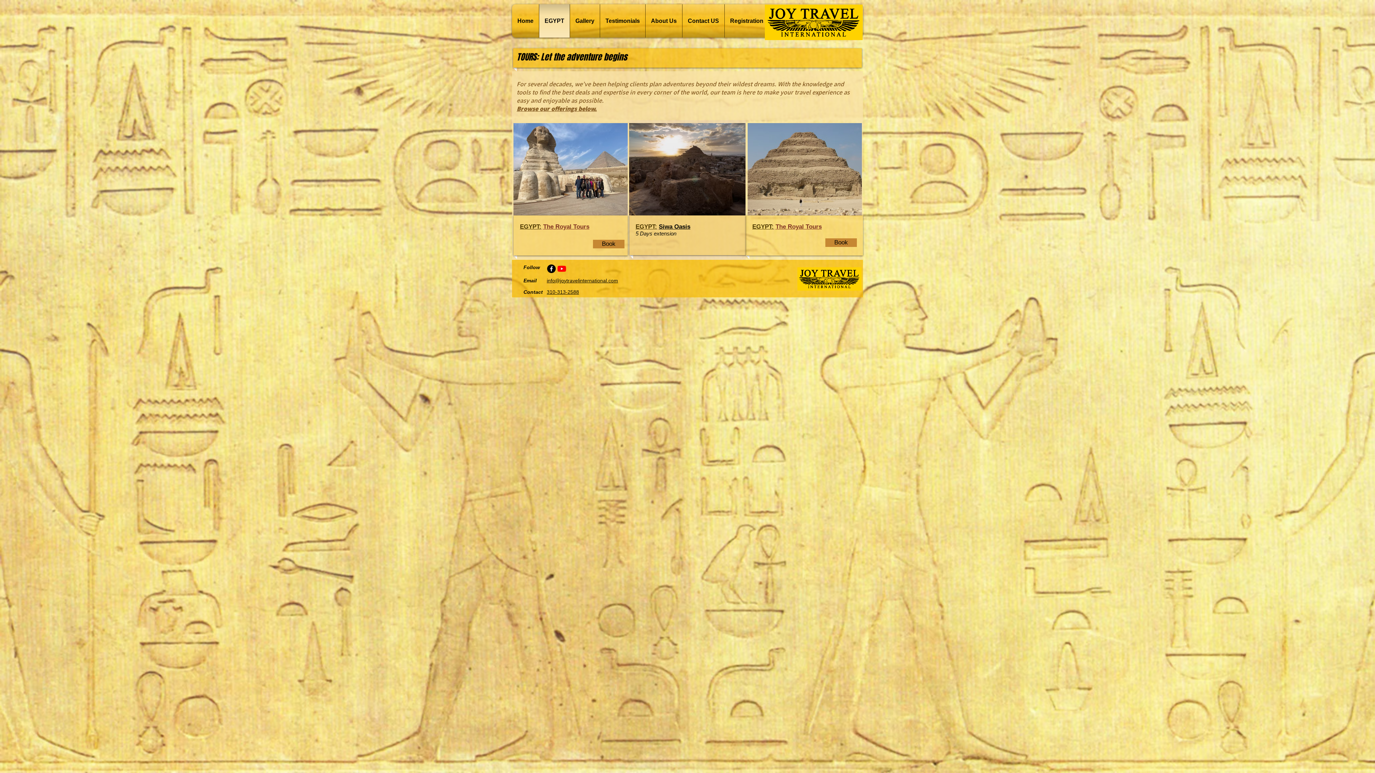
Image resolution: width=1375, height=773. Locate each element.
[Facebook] (551, 268)
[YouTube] (562, 268)
